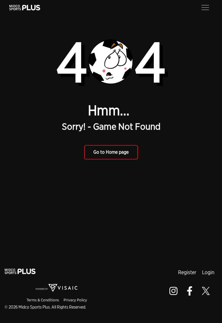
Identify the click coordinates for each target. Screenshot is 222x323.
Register (187, 272)
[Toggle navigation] (205, 7)
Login (208, 272)
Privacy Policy (75, 300)
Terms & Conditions (43, 300)
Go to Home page (111, 152)
